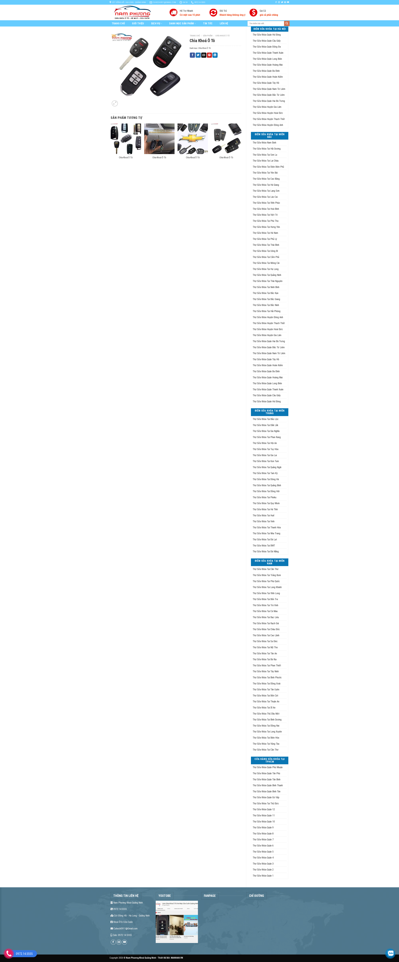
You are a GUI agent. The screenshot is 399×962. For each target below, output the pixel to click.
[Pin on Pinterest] (209, 55)
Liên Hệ (224, 23)
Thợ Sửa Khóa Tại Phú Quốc (266, 581)
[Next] (241, 145)
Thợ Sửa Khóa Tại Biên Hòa (266, 737)
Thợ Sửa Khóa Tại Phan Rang (267, 437)
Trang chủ (195, 35)
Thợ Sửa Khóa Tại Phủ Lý (265, 238)
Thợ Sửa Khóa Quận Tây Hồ (266, 82)
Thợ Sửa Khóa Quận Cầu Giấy (267, 40)
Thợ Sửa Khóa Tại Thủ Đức (266, 803)
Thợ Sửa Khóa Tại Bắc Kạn (265, 293)
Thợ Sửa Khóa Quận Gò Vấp (266, 797)
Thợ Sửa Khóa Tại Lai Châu (266, 160)
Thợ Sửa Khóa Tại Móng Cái (266, 263)
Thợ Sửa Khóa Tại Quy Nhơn (266, 503)
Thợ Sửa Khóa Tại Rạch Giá (266, 623)
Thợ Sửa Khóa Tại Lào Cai (265, 196)
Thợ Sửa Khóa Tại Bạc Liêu (266, 617)
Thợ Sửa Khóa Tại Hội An (265, 443)
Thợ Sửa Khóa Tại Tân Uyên (266, 689)
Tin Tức (207, 23)
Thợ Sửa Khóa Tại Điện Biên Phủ (268, 166)
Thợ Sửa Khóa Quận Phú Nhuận (268, 767)
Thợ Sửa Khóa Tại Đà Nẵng (266, 551)
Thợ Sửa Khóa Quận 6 (263, 845)
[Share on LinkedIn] (215, 55)
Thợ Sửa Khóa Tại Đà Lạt (265, 539)
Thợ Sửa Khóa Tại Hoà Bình (266, 208)
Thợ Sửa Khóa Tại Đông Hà (266, 479)
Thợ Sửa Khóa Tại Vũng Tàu (266, 743)
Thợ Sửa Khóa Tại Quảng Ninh (267, 275)
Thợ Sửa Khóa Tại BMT (264, 545)
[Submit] (286, 23)
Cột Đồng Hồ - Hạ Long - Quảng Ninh (131, 915)
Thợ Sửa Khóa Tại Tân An (265, 653)
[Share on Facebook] (192, 55)
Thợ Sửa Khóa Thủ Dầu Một (266, 713)
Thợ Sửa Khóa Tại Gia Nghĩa (266, 431)
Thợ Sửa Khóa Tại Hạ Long (266, 269)
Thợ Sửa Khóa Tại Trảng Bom (267, 575)
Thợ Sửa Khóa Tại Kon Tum (266, 461)
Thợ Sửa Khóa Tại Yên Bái (265, 172)
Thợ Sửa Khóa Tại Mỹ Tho (265, 647)
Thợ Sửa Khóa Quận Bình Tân (266, 791)
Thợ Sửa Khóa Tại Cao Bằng (266, 178)
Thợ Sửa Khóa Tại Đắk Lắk (265, 425)
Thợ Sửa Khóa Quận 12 (264, 809)
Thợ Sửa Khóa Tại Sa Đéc (265, 641)
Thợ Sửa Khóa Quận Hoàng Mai (268, 64)
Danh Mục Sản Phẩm (181, 23)
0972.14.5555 (120, 909)
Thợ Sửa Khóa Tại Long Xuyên (267, 731)
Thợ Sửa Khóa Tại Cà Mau (265, 611)
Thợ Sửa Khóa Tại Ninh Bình (266, 287)
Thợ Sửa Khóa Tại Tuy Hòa (265, 449)
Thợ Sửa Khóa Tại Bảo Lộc (266, 419)
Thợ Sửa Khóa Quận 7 (263, 839)
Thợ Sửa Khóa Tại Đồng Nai (266, 725)
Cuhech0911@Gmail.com (125, 928)
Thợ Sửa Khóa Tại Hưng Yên (266, 226)
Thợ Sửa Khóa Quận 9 (263, 827)
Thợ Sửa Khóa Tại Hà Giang (266, 184)
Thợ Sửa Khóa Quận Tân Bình (266, 779)
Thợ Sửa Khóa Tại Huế (263, 515)
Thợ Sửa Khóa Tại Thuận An (266, 701)
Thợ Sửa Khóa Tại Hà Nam (265, 232)
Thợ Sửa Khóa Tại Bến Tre (265, 599)
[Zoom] (115, 103)
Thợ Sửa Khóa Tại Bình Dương (267, 719)
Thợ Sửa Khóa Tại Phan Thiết (267, 665)
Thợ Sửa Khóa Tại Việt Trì (265, 214)
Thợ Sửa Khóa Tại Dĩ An (264, 707)
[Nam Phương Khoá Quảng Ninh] (137, 12)
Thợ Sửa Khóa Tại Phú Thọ (266, 220)
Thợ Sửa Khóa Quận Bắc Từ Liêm (269, 94)
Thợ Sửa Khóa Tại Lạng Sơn (266, 190)
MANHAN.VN (177, 958)
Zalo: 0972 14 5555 (122, 935)
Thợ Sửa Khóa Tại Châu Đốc (266, 629)
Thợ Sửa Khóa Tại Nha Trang (266, 533)
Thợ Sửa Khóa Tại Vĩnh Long (266, 593)
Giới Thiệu (138, 23)
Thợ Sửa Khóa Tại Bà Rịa (264, 659)
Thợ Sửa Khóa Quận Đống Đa (267, 46)
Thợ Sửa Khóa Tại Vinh (263, 521)
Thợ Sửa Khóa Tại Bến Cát (265, 695)
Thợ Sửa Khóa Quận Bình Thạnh (268, 785)
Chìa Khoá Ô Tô (222, 35)
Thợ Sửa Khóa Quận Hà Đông (267, 34)
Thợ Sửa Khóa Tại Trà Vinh (265, 605)
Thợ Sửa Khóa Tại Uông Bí (265, 251)
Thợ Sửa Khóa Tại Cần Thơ (265, 569)
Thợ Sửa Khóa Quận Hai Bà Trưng (269, 100)
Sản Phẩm (207, 35)
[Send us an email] (285, 2)
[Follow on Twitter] (282, 2)
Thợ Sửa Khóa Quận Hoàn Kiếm (268, 76)
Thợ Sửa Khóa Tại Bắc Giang (266, 299)
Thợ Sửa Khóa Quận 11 (264, 815)
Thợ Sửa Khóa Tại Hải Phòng (266, 311)
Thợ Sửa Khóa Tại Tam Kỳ (265, 473)
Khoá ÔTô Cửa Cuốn (123, 922)
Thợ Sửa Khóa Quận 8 (263, 833)
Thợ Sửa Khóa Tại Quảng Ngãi (267, 467)
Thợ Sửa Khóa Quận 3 (263, 863)
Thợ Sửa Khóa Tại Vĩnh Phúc (266, 202)
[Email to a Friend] (203, 55)
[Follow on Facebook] (276, 2)
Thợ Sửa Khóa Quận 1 (263, 875)
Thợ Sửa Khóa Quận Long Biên (267, 58)
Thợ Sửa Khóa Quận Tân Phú (266, 773)
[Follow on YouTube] (288, 2)
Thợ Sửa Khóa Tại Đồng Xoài (266, 683)
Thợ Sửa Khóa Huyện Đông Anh (268, 125)
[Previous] (110, 145)
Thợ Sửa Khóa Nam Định (264, 142)
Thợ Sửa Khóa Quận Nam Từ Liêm (269, 88)
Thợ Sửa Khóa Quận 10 (264, 821)
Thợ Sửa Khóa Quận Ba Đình (266, 70)
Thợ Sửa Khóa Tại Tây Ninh (266, 671)
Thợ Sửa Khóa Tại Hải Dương (267, 148)
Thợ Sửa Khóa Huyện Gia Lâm (267, 106)
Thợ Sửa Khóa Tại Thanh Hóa (267, 527)
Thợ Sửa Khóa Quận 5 (263, 851)
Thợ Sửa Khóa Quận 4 (263, 857)
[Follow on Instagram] (279, 2)
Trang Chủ (118, 23)
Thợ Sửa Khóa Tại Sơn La (265, 154)
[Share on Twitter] (198, 55)
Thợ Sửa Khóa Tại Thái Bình (266, 244)
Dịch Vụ (155, 23)
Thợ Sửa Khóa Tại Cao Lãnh (266, 635)
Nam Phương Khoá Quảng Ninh (128, 902)
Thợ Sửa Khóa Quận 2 (263, 869)
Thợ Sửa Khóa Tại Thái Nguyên (267, 281)
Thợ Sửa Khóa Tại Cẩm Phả (266, 257)
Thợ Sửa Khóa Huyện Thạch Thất (269, 119)
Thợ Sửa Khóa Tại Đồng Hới (266, 491)
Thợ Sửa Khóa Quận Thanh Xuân (268, 52)
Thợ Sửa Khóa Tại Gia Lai (265, 455)
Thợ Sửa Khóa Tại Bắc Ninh (266, 305)
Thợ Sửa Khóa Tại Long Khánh (267, 587)
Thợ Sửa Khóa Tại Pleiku (264, 497)
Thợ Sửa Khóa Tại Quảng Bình (267, 485)
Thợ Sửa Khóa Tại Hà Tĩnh (265, 509)
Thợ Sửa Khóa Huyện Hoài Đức (268, 112)
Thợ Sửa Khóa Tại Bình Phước (267, 677)
